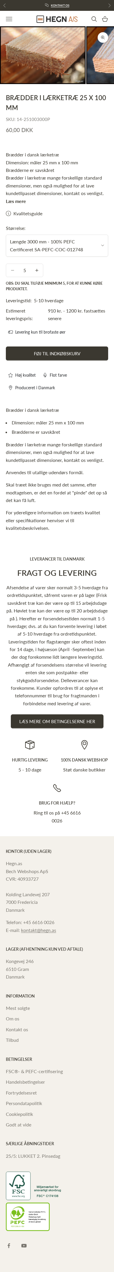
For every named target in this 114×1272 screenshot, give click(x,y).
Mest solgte (18, 1008)
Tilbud (12, 1040)
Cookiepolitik (19, 1114)
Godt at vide (18, 1124)
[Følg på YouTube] (24, 1246)
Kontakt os (60, 5)
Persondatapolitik (24, 1103)
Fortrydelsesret (21, 1092)
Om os (12, 1018)
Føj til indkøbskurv (57, 353)
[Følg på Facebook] (9, 1246)
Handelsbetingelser (25, 1082)
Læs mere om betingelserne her (57, 721)
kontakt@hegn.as (38, 930)
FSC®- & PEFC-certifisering (34, 1071)
